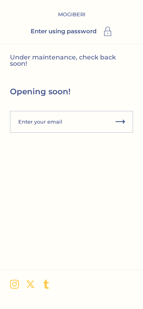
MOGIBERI (71, 14)
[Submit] (120, 122)
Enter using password (64, 31)
